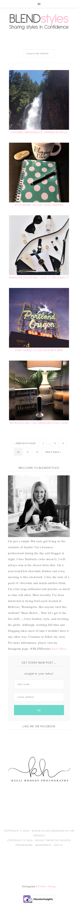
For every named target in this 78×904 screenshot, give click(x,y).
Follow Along (47, 886)
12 (37, 451)
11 (27, 451)
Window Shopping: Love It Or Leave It (39, 278)
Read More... (60, 648)
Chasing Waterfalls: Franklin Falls (39, 132)
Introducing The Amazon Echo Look (39, 423)
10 (18, 451)
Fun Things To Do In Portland (39, 350)
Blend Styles (41, 831)
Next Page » (53, 451)
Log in (58, 845)
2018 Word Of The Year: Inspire (39, 205)
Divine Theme (44, 840)
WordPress (43, 845)
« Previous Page (25, 443)
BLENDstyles (39, 21)
